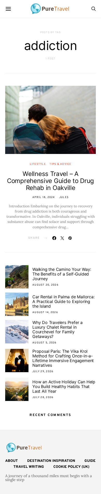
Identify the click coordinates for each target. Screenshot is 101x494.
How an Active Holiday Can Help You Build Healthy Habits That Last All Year (63, 386)
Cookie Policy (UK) (71, 467)
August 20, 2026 (45, 285)
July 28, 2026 (42, 397)
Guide (90, 461)
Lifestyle (38, 164)
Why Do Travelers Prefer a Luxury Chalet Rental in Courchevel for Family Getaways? (57, 329)
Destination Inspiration (51, 461)
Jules (64, 197)
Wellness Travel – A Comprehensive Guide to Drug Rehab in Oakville (50, 181)
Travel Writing (28, 467)
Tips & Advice (60, 164)
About (11, 461)
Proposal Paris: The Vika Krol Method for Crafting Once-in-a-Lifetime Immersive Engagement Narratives (63, 358)
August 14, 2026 (45, 312)
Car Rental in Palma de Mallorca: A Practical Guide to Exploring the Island (63, 301)
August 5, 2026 (44, 342)
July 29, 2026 (42, 371)
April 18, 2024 (43, 197)
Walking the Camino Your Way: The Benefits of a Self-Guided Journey (61, 274)
